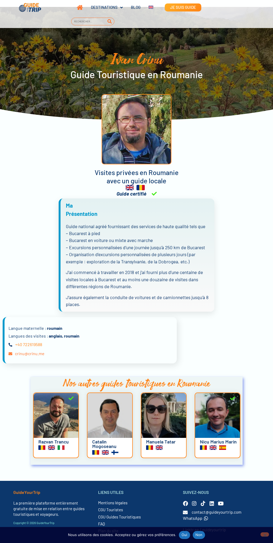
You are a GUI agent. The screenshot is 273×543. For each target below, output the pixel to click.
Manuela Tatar (161, 442)
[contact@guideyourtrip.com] (185, 512)
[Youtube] (220, 503)
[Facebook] (185, 503)
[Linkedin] (211, 503)
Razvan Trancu (53, 442)
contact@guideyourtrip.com (217, 512)
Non (199, 535)
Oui (184, 535)
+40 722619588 (28, 344)
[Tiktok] (203, 503)
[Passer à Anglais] (146, 7)
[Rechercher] (109, 21)
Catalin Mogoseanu (104, 444)
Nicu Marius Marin (218, 442)
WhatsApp (192, 518)
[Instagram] (194, 503)
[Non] (264, 534)
